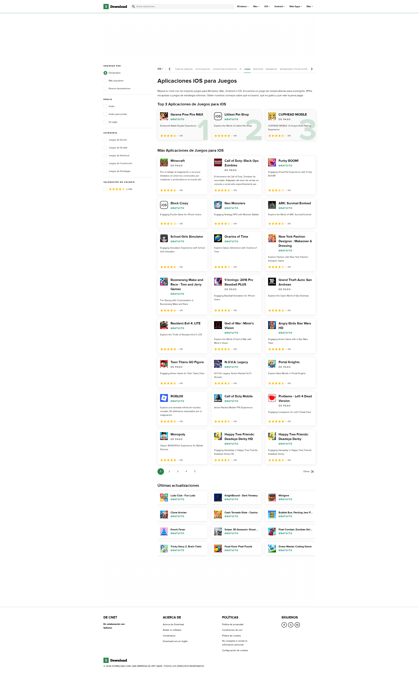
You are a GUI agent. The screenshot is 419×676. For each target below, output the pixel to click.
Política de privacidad (232, 624)
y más (129, 189)
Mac (255, 6)
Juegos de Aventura (119, 155)
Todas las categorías (184, 69)
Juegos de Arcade (118, 147)
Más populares (116, 80)
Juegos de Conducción (120, 163)
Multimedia (258, 69)
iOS (266, 6)
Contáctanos (169, 635)
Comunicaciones (202, 69)
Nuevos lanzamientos (119, 88)
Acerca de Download (173, 624)
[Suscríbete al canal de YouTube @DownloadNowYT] (297, 624)
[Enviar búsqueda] (133, 6)
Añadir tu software (172, 630)
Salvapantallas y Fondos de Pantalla (295, 69)
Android (278, 6)
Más (309, 6)
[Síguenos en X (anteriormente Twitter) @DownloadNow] (290, 624)
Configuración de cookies (235, 650)
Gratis (112, 106)
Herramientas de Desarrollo (225, 69)
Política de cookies (231, 635)
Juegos (247, 69)
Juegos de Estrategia (119, 171)
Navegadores (271, 69)
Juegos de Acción (118, 139)
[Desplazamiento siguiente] (312, 69)
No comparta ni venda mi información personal (234, 643)
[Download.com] (115, 6)
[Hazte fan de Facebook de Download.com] (284, 624)
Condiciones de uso (232, 630)
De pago (113, 122)
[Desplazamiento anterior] (170, 69)
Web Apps (294, 6)
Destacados (115, 72)
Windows (242, 6)
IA (240, 69)
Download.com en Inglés (175, 641)
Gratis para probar (118, 114)
